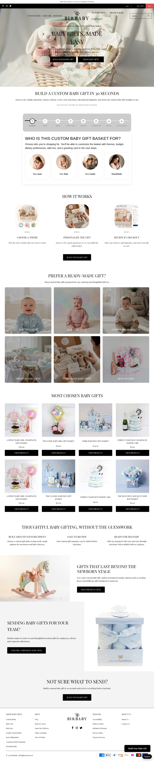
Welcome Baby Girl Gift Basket (58, 441)
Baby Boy (9, 728)
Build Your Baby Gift (63, 59)
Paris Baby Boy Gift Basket (95, 441)
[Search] (149, 16)
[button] (99, 13)
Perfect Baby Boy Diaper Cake (95, 497)
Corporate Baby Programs (16, 742)
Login (141, 6)
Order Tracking (40, 733)
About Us (125, 719)
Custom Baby (11, 719)
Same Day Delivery (42, 728)
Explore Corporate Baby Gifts (26, 650)
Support (147, 756)
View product (21, 453)
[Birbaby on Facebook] (3, 6)
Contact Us (126, 724)
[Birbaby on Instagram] (7, 6)
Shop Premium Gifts (91, 589)
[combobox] (141, 16)
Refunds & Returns (100, 728)
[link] (28, 310)
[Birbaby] (76, 16)
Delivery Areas (40, 724)
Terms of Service (99, 737)
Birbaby (15, 755)
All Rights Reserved (25, 755)
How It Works (40, 737)
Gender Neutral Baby (14, 733)
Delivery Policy (98, 724)
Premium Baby (11, 746)
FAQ (36, 719)
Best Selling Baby (12, 737)
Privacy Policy (98, 733)
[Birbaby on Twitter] (10, 6)
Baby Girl (9, 724)
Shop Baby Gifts (91, 59)
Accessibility (97, 719)
